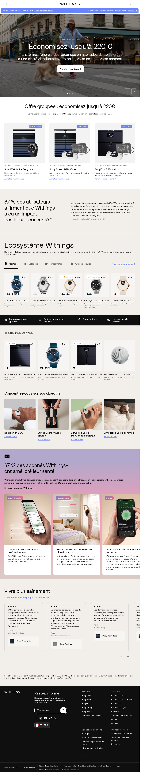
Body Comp (87, 707)
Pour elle (114, 723)
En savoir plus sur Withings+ (19, 488)
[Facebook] (36, 718)
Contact (116, 766)
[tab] (67, 93)
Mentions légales (104, 766)
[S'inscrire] (63, 710)
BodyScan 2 (87, 695)
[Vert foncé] (91, 294)
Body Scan (86, 699)
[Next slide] (134, 91)
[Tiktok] (50, 718)
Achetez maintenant (20, 10)
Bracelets (115, 711)
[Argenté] (34, 294)
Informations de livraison (93, 748)
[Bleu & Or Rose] (16, 294)
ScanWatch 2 (117, 703)
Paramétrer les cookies (70, 770)
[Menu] (2, 4)
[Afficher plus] (108, 756)
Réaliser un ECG (13, 432)
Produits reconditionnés (92, 738)
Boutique (86, 733)
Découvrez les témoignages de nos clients (26, 597)
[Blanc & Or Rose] (14, 294)
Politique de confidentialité (47, 766)
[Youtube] (45, 718)
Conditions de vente (68, 766)
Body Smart (87, 711)
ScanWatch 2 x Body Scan (19, 169)
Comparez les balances (92, 715)
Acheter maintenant (69, 69)
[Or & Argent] (36, 294)
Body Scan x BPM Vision (63, 169)
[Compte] (131, 4)
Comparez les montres (121, 715)
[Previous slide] (127, 91)
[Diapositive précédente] (121, 656)
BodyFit (85, 703)
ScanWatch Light (118, 707)
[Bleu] (8, 294)
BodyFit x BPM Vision (107, 169)
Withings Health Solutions (122, 733)
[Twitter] (55, 718)
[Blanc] (11, 294)
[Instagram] (41, 718)
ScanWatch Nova (118, 695)
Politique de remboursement (48, 770)
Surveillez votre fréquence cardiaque (83, 434)
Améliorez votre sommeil (119, 432)
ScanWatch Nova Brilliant (122, 699)
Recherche (115, 744)
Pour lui (114, 719)
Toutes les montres (122, 264)
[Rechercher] (7, 4)
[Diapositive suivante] (128, 656)
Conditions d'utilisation (87, 766)
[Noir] (9, 294)
